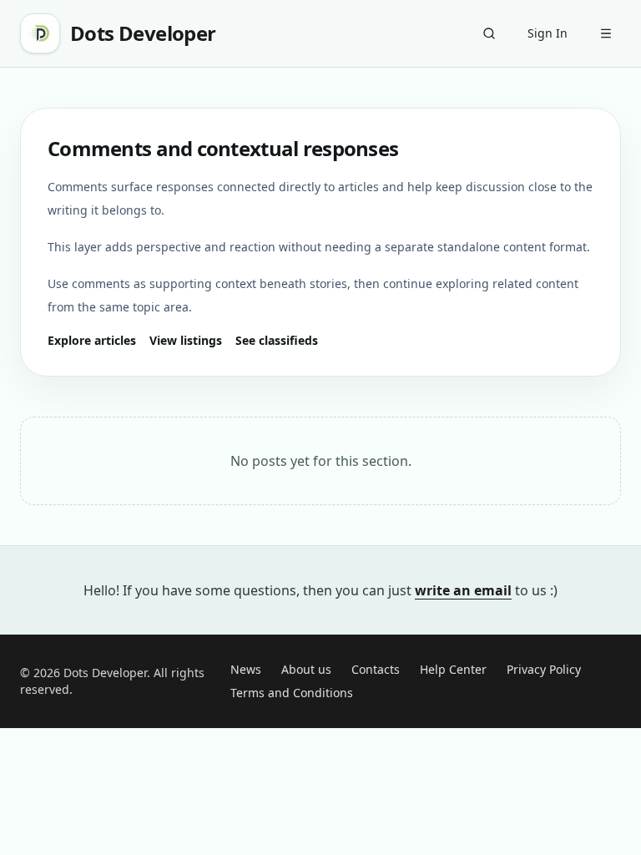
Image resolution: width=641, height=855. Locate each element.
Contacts (375, 669)
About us (306, 669)
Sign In (547, 33)
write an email (463, 590)
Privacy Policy (544, 669)
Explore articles (92, 340)
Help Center (453, 669)
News (245, 669)
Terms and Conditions (291, 693)
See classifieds (276, 340)
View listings (185, 340)
